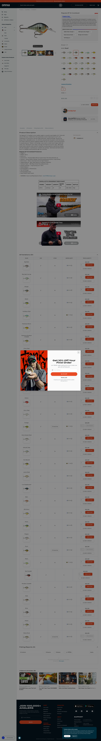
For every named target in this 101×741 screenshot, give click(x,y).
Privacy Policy (83, 733)
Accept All (67, 736)
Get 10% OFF (64, 374)
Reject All (74, 736)
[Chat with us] (19, 738)
